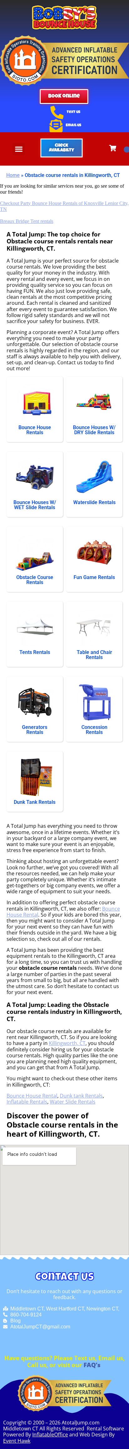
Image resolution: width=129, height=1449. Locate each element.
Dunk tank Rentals (81, 1095)
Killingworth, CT (67, 1043)
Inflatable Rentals (27, 1101)
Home (13, 175)
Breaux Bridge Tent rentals (26, 221)
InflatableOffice (50, 1434)
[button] (19, 149)
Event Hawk (16, 1440)
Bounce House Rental (32, 1095)
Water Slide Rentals (72, 1101)
